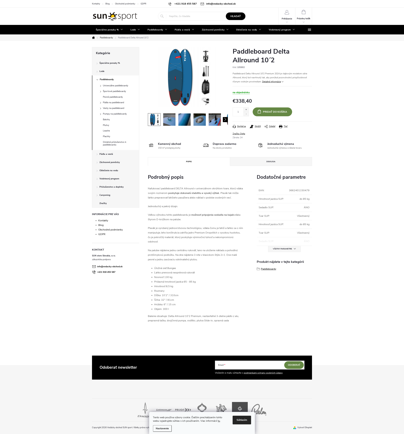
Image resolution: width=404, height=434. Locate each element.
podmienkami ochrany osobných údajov (263, 372)
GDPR (143, 3)
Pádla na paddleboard (113, 102)
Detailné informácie (271, 81)
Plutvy (106, 125)
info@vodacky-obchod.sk (110, 266)
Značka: (239, 133)
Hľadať (235, 16)
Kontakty (96, 3)
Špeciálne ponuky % (109, 63)
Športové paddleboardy (114, 91)
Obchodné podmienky (125, 3)
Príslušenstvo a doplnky (111, 186)
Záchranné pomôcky (109, 162)
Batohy (106, 119)
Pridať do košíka (275, 112)
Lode (101, 71)
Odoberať (294, 364)
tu (219, 421)
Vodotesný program (109, 178)
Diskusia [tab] (270, 161)
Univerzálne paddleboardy (115, 85)
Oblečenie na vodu (108, 170)
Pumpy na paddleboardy (115, 113)
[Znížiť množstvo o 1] (246, 114)
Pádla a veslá (106, 154)
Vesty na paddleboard (113, 108)
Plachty (106, 136)
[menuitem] (109, 30)
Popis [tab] (189, 161)
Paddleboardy (107, 79)
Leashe (106, 130)
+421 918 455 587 (106, 272)
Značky (103, 203)
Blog (107, 3)
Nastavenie (162, 428)
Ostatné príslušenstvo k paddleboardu (114, 143)
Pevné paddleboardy (113, 96)
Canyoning (104, 195)
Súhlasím (242, 420)
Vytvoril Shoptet (304, 427)
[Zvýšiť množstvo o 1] (246, 110)
